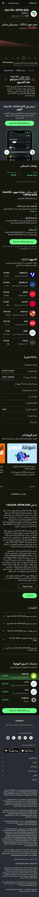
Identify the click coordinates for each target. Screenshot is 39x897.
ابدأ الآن (30, 596)
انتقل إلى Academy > (18, 494)
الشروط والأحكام (19, 863)
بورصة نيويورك (27, 586)
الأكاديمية (23, 248)
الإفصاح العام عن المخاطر (30, 863)
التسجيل (35, 63)
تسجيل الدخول (13, 3)
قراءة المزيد (32, 486)
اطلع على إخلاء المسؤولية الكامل (19, 855)
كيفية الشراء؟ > (8, 70)
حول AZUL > (20, 70)
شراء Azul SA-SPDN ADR (19, 123)
